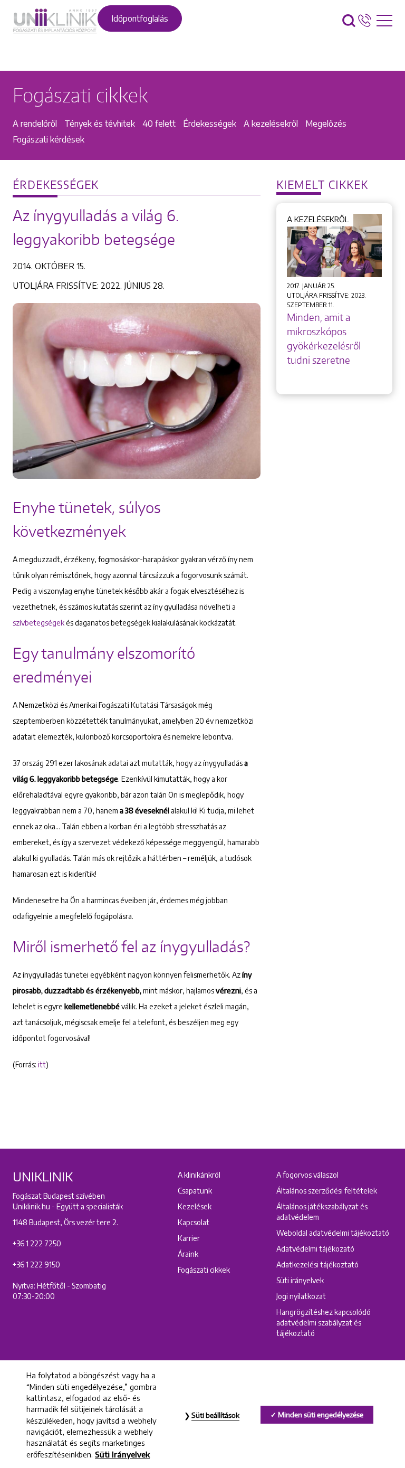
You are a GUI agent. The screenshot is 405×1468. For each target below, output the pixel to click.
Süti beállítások (215, 1415)
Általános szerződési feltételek (326, 1190)
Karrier (189, 1238)
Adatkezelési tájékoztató (317, 1264)
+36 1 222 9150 (36, 1264)
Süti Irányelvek (122, 1454)
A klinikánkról (199, 1174)
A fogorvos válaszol (307, 1174)
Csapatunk (195, 1190)
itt (42, 1064)
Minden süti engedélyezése (320, 1414)
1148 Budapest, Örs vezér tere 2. (65, 1222)
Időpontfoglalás (139, 18)
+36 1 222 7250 (37, 1243)
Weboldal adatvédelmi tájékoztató (332, 1232)
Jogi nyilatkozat (301, 1296)
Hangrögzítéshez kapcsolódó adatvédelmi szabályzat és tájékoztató (323, 1323)
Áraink (188, 1253)
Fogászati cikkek (204, 1269)
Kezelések (194, 1206)
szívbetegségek (39, 622)
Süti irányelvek (300, 1280)
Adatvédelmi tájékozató (315, 1248)
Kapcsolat (193, 1222)
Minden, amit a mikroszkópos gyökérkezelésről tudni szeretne (324, 338)
